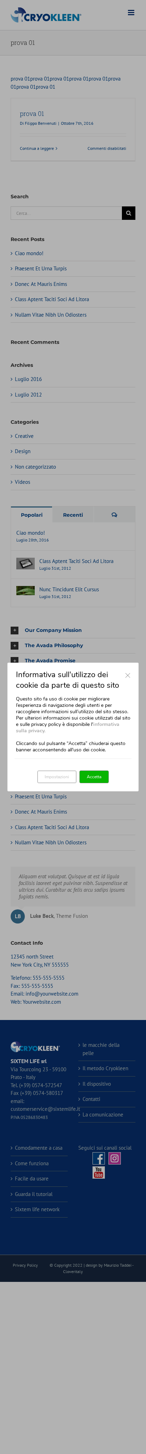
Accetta (94, 777)
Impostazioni (57, 777)
